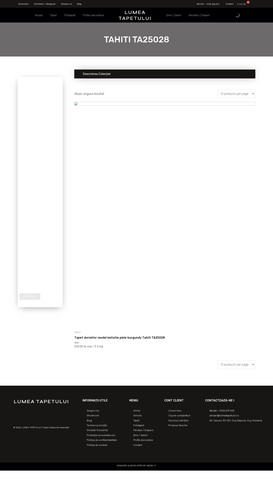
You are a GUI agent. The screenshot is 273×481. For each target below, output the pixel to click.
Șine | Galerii (173, 15)
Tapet (53, 15)
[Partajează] (12, 474)
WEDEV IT (151, 465)
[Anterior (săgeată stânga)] (3, 479)
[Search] (234, 15)
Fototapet (69, 15)
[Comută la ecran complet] (20, 474)
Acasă (39, 15)
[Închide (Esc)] (3, 474)
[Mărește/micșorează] (28, 474)
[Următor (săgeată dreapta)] (12, 479)
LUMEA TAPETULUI (135, 15)
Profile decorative (93, 15)
